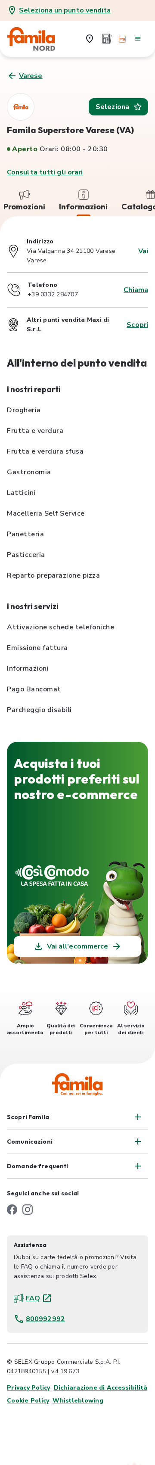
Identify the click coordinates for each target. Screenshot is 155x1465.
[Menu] (137, 38)
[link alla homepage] (37, 39)
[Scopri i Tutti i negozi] (89, 39)
